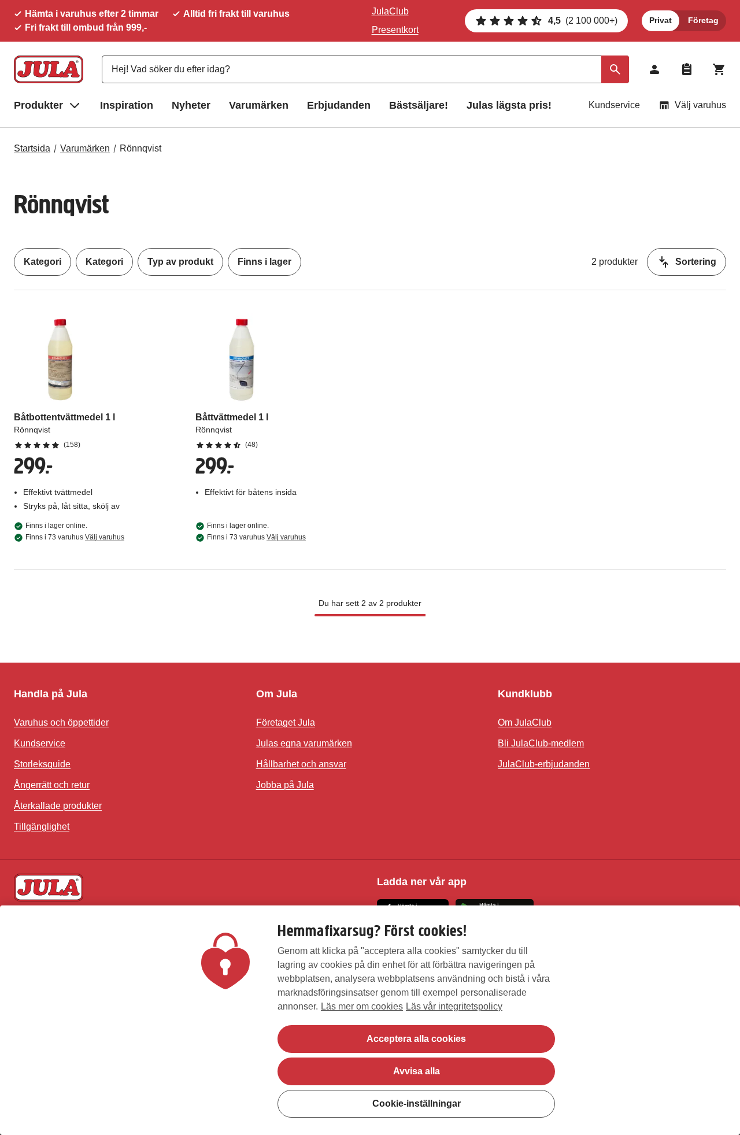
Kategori (42, 262)
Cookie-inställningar (416, 1103)
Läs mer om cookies (362, 1006)
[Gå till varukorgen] (719, 69)
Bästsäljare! (418, 105)
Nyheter (191, 105)
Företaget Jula (285, 722)
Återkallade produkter (58, 806)
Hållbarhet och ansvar (301, 764)
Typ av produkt (180, 262)
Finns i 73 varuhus (74, 537)
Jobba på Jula (285, 785)
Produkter (38, 105)
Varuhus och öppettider (61, 722)
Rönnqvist (140, 148)
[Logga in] (654, 69)
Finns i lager (264, 262)
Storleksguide (42, 764)
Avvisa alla (416, 1071)
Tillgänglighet (41, 826)
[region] (370, 1020)
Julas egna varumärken (304, 743)
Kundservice (614, 105)
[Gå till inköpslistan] (687, 69)
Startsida (32, 148)
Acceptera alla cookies (416, 1039)
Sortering (695, 262)
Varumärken (258, 105)
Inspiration (126, 105)
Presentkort (395, 30)
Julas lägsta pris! (509, 105)
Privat (660, 20)
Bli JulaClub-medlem (541, 743)
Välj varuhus (700, 105)
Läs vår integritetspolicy (454, 1006)
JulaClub (390, 11)
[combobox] (365, 69)
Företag (703, 20)
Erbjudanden (339, 105)
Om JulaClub (525, 722)
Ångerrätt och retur (52, 785)
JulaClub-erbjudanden (544, 764)
